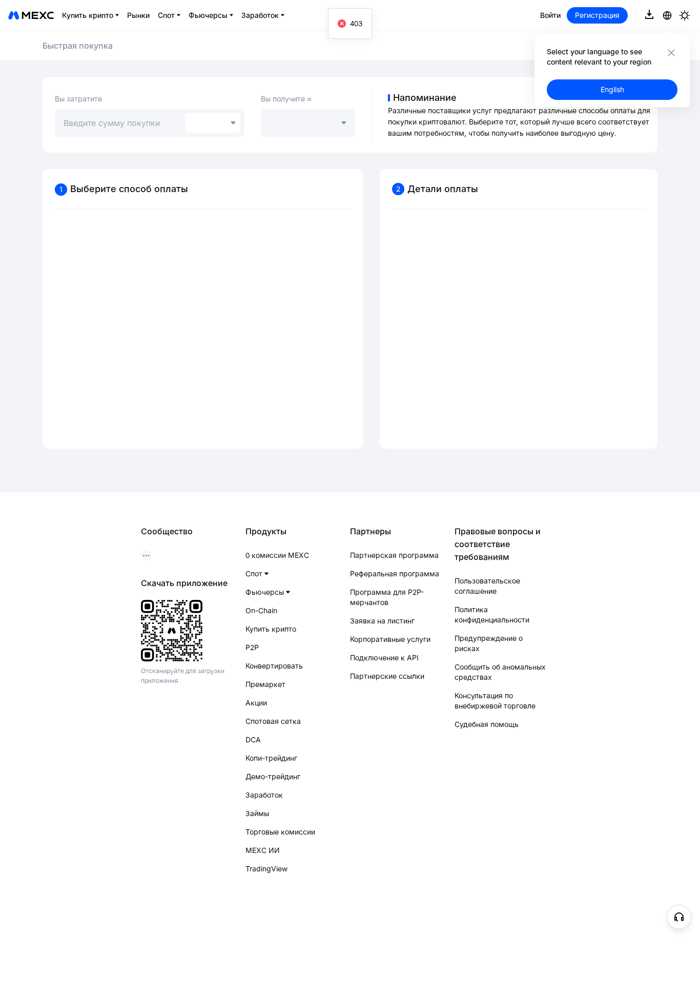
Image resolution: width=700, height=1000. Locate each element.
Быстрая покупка (78, 45)
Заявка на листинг (382, 620)
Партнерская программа (394, 555)
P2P (252, 647)
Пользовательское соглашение (487, 585)
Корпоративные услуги (390, 639)
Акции (256, 702)
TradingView (266, 868)
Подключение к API (384, 657)
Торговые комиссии (280, 831)
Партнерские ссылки (387, 676)
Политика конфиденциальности (492, 614)
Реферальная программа (394, 573)
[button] (679, 917)
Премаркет (265, 684)
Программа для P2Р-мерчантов (387, 597)
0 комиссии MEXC (277, 555)
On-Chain (261, 610)
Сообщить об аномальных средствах (500, 671)
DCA (253, 739)
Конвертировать (274, 665)
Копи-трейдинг (271, 758)
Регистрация (597, 15)
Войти (550, 15)
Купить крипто (270, 628)
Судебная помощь (487, 724)
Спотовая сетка (273, 721)
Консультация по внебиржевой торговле (495, 700)
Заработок (264, 794)
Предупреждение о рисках (489, 643)
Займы (257, 813)
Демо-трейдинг (272, 776)
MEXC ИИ (262, 850)
